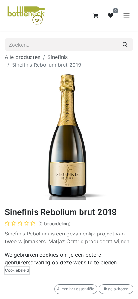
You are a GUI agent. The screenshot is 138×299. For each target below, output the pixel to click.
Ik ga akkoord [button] (116, 288)
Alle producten (22, 57)
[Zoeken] (125, 44)
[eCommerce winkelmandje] (95, 15)
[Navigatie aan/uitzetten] (126, 15)
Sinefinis (57, 57)
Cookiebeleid (17, 270)
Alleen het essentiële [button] (75, 288)
